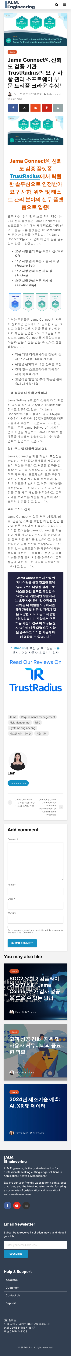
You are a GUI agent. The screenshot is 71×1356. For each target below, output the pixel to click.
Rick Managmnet (19, 722)
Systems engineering (22, 728)
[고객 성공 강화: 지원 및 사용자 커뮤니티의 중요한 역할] (35, 1052)
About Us (12, 1279)
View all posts (18, 783)
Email (11, 899)
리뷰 (57, 648)
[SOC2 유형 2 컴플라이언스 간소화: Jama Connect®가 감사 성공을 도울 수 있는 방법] (35, 991)
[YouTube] (17, 1205)
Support (11, 1303)
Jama (12, 52)
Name (12, 885)
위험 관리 (42, 733)
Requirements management (38, 717)
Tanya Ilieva (21, 1133)
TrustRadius (25, 176)
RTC (37, 722)
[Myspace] (26, 1205)
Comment (13, 839)
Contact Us (13, 1295)
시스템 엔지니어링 (20, 733)
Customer (12, 1287)
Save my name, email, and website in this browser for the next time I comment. (35, 931)
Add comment (54, 94)
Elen (15, 94)
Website (12, 913)
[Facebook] (7, 1205)
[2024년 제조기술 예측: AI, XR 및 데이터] (35, 1112)
